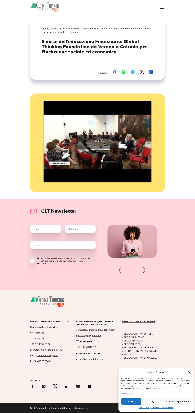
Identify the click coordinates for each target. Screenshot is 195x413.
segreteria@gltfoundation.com (46, 349)
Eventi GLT (55, 28)
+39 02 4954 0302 (40, 344)
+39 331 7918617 (86, 346)
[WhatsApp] (123, 72)
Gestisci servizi (127, 393)
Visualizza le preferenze (177, 401)
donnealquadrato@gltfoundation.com (95, 329)
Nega (152, 401)
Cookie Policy (144, 408)
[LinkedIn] (151, 72)
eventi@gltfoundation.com (90, 358)
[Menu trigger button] (162, 7)
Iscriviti (132, 270)
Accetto (97, 146)
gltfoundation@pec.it (47, 355)
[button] (189, 372)
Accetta (131, 401)
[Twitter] (142, 72)
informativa (62, 258)
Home (45, 28)
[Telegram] (133, 72)
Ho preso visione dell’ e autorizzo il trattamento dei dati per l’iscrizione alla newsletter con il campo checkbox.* (64, 261)
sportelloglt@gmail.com (88, 335)
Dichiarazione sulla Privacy (162, 408)
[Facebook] (114, 72)
